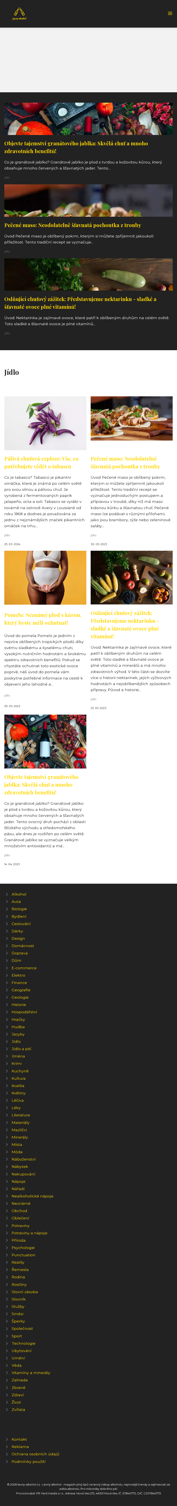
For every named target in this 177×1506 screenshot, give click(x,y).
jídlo (7, 177)
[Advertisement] (88, 60)
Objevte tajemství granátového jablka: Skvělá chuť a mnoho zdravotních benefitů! (41, 784)
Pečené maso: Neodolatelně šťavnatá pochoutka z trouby (72, 224)
